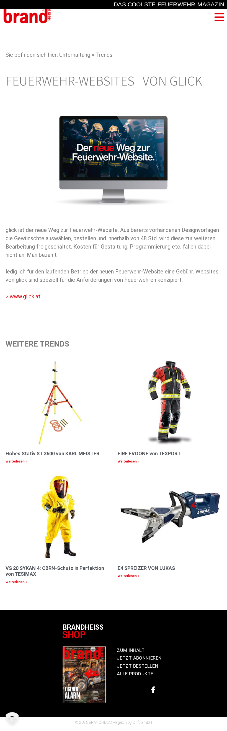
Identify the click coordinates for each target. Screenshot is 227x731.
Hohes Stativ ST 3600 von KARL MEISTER (52, 453)
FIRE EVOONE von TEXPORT (149, 453)
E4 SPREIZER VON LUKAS (146, 568)
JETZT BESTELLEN (137, 666)
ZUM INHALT (131, 650)
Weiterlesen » (16, 461)
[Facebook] (153, 689)
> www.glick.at (23, 296)
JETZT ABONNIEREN (139, 658)
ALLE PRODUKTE (135, 673)
